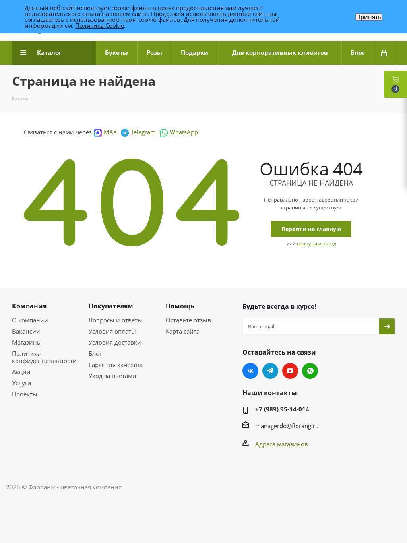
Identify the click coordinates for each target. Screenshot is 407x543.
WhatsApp (184, 132)
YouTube (290, 371)
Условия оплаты (112, 331)
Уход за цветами (112, 376)
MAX (110, 132)
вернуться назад (316, 243)
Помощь (180, 306)
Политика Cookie (99, 25)
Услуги (21, 383)
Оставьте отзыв (188, 320)
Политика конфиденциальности (44, 357)
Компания (29, 306)
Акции (21, 372)
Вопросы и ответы (115, 320)
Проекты (24, 394)
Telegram (143, 132)
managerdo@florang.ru (287, 426)
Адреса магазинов (281, 444)
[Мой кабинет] (384, 53)
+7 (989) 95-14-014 (282, 409)
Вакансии (26, 331)
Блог (95, 353)
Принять (369, 17)
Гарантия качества (116, 364)
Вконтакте (250, 371)
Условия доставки (115, 342)
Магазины (27, 342)
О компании (30, 320)
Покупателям (111, 306)
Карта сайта (183, 331)
